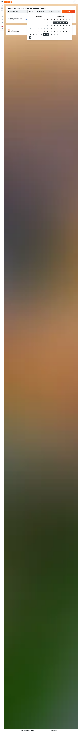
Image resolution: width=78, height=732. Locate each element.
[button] (2, 2)
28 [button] (41, 34)
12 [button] (66, 25)
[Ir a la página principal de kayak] (8, 2)
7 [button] (51, 25)
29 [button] (44, 34)
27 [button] (38, 34)
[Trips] (2, 22)
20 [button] (38, 31)
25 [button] (33, 34)
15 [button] (44, 28)
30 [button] (47, 34)
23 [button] (47, 31)
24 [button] (30, 34)
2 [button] (47, 22)
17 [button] (30, 31)
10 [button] (30, 28)
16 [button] (47, 28)
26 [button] (36, 34)
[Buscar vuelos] (2, 5)
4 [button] (63, 22)
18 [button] (33, 31)
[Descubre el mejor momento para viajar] (2, 19)
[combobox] (18, 11)
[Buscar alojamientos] (2, 8)
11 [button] (63, 25)
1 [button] (54, 22)
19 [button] (66, 28)
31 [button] (30, 37)
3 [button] (60, 22)
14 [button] (41, 28)
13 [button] (38, 28)
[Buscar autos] (2, 10)
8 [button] (44, 25)
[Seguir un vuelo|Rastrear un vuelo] (2, 16)
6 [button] (69, 22)
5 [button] (66, 22)
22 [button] (44, 31)
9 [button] (47, 25)
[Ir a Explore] (2, 14)
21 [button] (41, 31)
